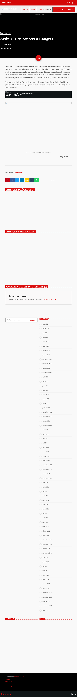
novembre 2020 (47, 597)
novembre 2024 (47, 416)
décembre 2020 (47, 593)
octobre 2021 (46, 549)
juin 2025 (45, 386)
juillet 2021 (46, 562)
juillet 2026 (46, 328)
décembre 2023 (47, 465)
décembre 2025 (47, 359)
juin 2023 (45, 491)
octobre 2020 (46, 601)
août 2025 (46, 377)
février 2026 (46, 350)
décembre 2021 (47, 540)
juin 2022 (45, 513)
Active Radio (19, 677)
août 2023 (46, 483)
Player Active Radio (64, 9)
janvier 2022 (46, 535)
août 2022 (46, 504)
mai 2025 (45, 390)
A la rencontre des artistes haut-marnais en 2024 (47, 205)
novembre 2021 (47, 544)
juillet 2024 (46, 434)
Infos (44, 259)
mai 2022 (45, 518)
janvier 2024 (46, 460)
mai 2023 (45, 496)
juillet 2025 (46, 381)
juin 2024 (45, 438)
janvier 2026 (46, 355)
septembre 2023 (47, 478)
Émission (11, 632)
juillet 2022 (46, 509)
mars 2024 (46, 452)
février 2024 (46, 456)
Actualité (5, 33)
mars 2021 (46, 579)
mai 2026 (45, 337)
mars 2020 (46, 610)
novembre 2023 (47, 469)
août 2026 (46, 324)
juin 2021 (45, 566)
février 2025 (46, 403)
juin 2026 (45, 333)
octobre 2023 (46, 474)
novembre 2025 (47, 364)
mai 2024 (45, 443)
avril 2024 (46, 447)
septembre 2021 (47, 553)
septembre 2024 (47, 425)
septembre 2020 (47, 606)
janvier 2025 (46, 408)
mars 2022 (46, 527)
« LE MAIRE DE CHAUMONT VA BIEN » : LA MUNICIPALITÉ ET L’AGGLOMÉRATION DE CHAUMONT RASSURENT (21, 268)
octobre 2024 (46, 421)
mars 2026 (46, 346)
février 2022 (46, 531)
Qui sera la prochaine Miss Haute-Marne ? (59, 657)
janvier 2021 (46, 588)
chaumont (18, 172)
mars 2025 (46, 399)
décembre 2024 (47, 412)
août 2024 (46, 430)
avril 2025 (46, 394)
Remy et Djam (12, 636)
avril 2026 (46, 342)
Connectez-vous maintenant (51, 299)
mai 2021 (45, 571)
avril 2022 (46, 522)
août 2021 (46, 557)
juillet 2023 (46, 487)
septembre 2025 (47, 372)
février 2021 (46, 584)
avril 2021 (46, 575)
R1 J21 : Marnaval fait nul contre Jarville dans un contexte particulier (59, 649)
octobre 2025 (46, 368)
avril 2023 (46, 500)
